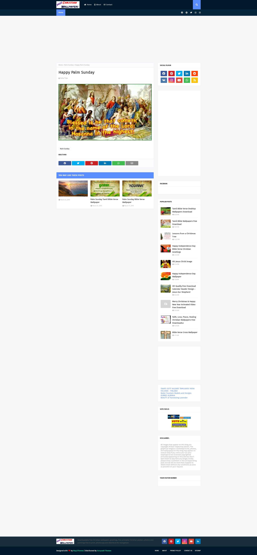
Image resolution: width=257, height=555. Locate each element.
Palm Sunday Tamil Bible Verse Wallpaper (104, 201)
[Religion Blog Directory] (185, 418)
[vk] (164, 80)
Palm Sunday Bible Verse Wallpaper (133, 201)
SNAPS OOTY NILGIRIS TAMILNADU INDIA (177, 389)
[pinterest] (186, 12)
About (98, 5)
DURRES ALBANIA (168, 395)
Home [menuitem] (60, 12)
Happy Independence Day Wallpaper (183, 275)
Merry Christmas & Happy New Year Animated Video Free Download (183, 304)
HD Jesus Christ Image (182, 261)
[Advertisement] (128, 38)
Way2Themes (78, 551)
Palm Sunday (69, 65)
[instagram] (195, 12)
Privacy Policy (175, 551)
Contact (109, 5)
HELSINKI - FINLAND (169, 391)
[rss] (194, 80)
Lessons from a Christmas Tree (184, 235)
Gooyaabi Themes (104, 551)
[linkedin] (187, 73)
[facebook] (182, 12)
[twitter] (191, 12)
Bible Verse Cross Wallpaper (184, 332)
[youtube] (179, 80)
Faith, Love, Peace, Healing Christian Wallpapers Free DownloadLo (184, 320)
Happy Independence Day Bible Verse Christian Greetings (183, 249)
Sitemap (198, 551)
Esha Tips (64, 78)
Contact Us (188, 551)
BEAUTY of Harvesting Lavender (174, 398)
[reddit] (194, 73)
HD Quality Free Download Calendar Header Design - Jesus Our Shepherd (184, 289)
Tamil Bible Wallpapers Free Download (184, 222)
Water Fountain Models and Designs (176, 393)
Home (89, 5)
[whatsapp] (187, 80)
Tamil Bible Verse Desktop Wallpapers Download (184, 210)
